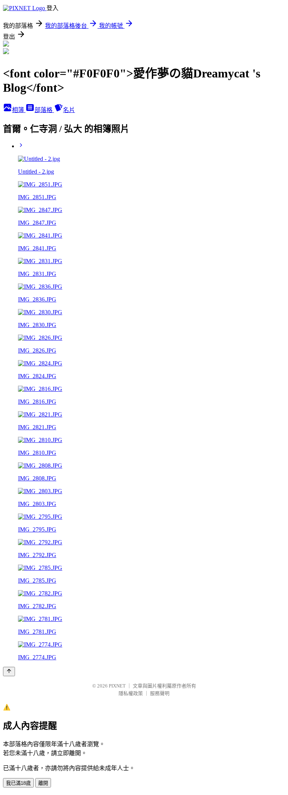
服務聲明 (160, 693)
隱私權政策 (130, 693)
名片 (69, 110)
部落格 (44, 110)
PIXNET (117, 686)
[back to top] (9, 671)
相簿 (19, 110)
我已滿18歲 (18, 783)
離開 (43, 783)
